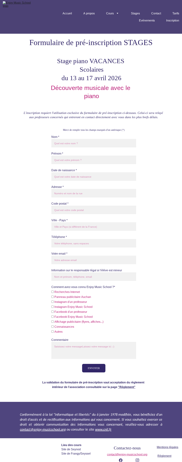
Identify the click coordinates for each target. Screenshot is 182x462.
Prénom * (57, 153)
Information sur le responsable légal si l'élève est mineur (86, 270)
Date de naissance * (64, 170)
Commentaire (59, 340)
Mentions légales (167, 447)
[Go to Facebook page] (122, 460)
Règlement (164, 456)
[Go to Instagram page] (137, 460)
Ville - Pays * (59, 220)
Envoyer (94, 368)
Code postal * (59, 203)
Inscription (172, 20)
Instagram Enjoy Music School (73, 307)
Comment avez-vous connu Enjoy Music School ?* (83, 287)
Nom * (55, 137)
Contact (156, 13)
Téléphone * (59, 237)
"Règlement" (126, 387)
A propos (89, 13)
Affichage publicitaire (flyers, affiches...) (78, 322)
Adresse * (57, 187)
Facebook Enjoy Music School (73, 317)
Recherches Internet (67, 292)
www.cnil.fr (103, 429)
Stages (135, 13)
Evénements (147, 20)
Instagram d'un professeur (70, 302)
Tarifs (175, 13)
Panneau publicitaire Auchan (72, 297)
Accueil (67, 13)
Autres (58, 332)
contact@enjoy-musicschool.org (43, 429)
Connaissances (64, 327)
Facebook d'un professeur (70, 312)
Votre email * (59, 253)
